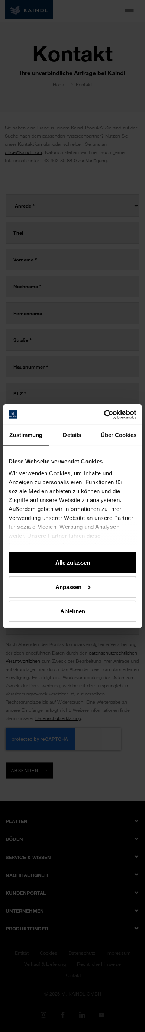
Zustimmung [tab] (25, 435)
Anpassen (68, 586)
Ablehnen (72, 611)
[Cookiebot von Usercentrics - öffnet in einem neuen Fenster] (104, 414)
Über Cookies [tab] (118, 435)
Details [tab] (72, 435)
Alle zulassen (72, 562)
